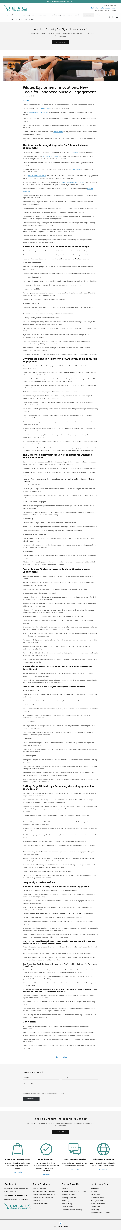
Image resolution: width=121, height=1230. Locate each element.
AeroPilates (74, 152)
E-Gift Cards (95, 1207)
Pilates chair (58, 132)
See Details (17, 1172)
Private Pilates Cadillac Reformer (72, 182)
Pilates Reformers (39, 1189)
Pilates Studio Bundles (41, 1204)
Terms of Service (68, 1207)
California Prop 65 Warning (72, 1210)
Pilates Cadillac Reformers (43, 1198)
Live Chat (94, 1192)
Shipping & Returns (69, 1198)
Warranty (65, 1201)
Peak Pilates (76, 169)
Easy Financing (96, 1195)
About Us (65, 1189)
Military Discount (97, 1201)
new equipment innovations (37, 112)
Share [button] (27, 100)
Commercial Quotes (98, 1204)
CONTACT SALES (60, 42)
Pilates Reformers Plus (62, 1226)
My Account (95, 1189)
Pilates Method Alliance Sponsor (74, 1192)
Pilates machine (45, 108)
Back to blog (61, 1057)
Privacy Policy (67, 1204)
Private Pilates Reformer (37, 176)
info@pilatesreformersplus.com (103, 8)
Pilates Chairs (38, 1201)
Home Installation (97, 1198)
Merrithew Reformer (50, 156)
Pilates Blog (95, 1210)
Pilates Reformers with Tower (44, 1195)
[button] (109, 17)
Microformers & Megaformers (44, 1192)
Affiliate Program (68, 1195)
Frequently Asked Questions (101, 1213)
